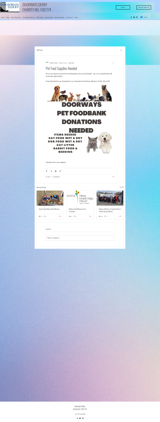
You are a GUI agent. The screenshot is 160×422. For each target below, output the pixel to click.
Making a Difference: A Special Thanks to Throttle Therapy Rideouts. (110, 210)
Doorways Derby (80, 406)
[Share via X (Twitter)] (51, 171)
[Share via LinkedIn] (56, 171)
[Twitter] (134, 17)
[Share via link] (60, 171)
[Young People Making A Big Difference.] (50, 198)
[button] (121, 50)
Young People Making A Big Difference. (49, 209)
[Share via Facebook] (47, 171)
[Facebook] (131, 17)
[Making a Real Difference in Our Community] (80, 198)
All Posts (39, 50)
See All (122, 187)
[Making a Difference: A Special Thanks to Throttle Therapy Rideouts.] (110, 198)
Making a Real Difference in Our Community (77, 210)
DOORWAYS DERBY (34, 4)
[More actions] (113, 63)
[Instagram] (137, 17)
